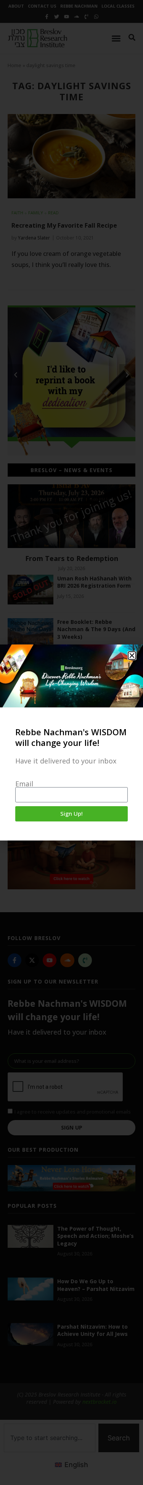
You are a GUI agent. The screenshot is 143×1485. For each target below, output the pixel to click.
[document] (71, 742)
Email (24, 783)
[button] (132, 655)
